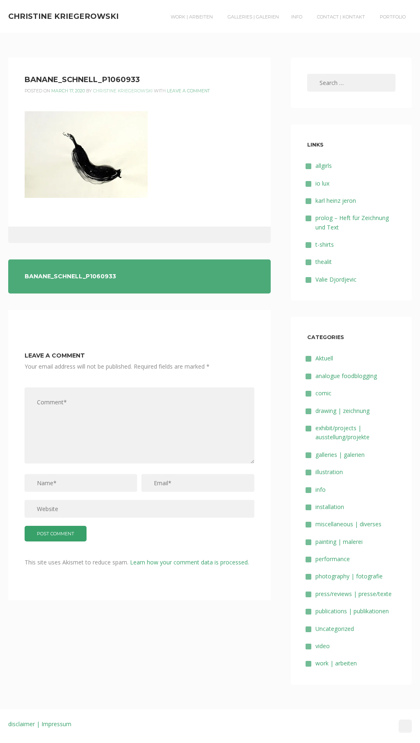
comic (323, 393)
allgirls (323, 166)
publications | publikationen (352, 611)
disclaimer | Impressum (39, 724)
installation (329, 507)
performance (332, 559)
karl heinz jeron (335, 200)
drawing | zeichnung (342, 411)
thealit (323, 262)
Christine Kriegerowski (63, 16)
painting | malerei (339, 542)
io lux (322, 183)
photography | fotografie (349, 576)
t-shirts (324, 244)
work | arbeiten (192, 17)
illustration (329, 472)
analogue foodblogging (346, 376)
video (322, 646)
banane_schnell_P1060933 (70, 276)
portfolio (393, 17)
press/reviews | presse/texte (353, 594)
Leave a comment (188, 91)
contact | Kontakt (341, 17)
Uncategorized (334, 629)
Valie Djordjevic (335, 279)
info (296, 17)
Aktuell (324, 358)
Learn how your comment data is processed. (189, 562)
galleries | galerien (253, 17)
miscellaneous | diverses (348, 524)
